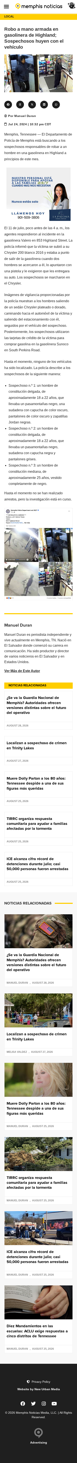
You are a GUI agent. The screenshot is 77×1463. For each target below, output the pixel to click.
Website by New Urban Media (38, 1389)
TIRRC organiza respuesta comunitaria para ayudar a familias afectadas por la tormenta (37, 823)
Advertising (38, 1442)
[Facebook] (23, 1403)
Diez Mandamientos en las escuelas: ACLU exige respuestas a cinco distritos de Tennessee (37, 1331)
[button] (6, 6)
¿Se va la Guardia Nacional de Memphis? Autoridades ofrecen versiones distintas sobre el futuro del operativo (36, 705)
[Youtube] (54, 1403)
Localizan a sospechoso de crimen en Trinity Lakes (37, 745)
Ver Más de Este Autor (22, 671)
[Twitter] (33, 1403)
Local (9, 16)
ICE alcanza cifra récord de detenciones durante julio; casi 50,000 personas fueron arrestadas (37, 864)
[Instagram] (44, 1403)
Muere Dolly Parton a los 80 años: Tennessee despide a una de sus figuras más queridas (36, 783)
